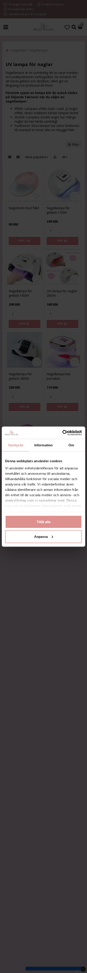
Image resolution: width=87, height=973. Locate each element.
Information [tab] (43, 445)
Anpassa (41, 536)
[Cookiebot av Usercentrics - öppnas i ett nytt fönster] (62, 433)
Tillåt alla (43, 522)
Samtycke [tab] (15, 445)
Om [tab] (71, 445)
